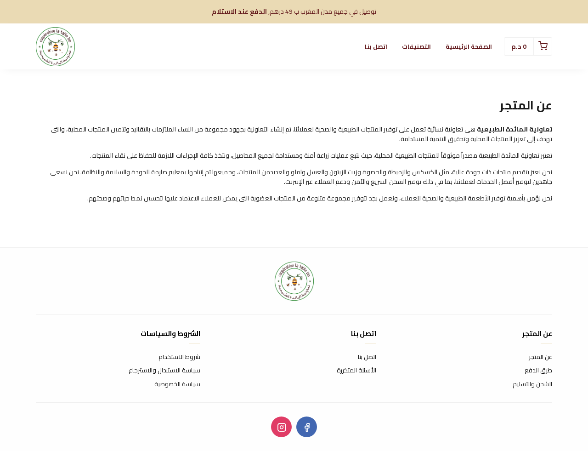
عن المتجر (540, 357)
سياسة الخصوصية (177, 384)
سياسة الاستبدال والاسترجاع (164, 370)
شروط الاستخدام (179, 357)
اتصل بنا (376, 46)
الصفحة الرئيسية (469, 46)
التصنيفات (416, 46)
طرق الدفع (538, 370)
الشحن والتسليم (532, 384)
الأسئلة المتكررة (356, 370)
